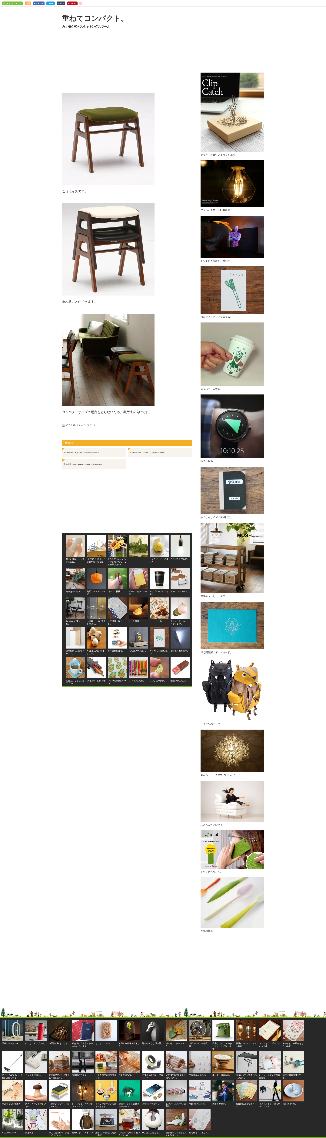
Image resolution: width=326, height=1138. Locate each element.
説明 (28, 3)
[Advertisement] (127, 60)
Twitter (51, 3)
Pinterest (72, 3)
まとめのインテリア (12, 3)
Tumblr (61, 3)
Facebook (38, 3)
